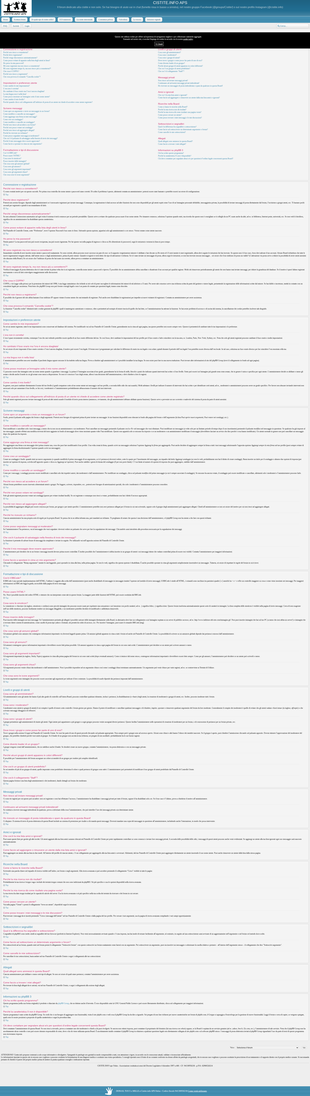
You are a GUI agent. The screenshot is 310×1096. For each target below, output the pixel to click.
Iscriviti (16, 26)
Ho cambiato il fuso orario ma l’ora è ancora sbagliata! (24, 91)
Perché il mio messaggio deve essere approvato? (21, 141)
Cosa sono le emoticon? (12, 158)
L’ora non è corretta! (11, 88)
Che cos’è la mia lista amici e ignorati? (172, 95)
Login (27, 26)
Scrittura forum (20, 19)
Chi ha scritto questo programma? (171, 153)
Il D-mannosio (65, 19)
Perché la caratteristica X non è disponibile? (174, 156)
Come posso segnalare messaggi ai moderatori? (21, 136)
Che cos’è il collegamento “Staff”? (171, 71)
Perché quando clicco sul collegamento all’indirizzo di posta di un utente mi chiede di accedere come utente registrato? (48, 102)
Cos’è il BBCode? (10, 153)
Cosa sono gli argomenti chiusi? (15, 172)
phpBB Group (63, 1003)
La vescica (137, 19)
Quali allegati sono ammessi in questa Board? (175, 141)
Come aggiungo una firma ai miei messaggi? (20, 117)
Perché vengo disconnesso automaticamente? (20, 58)
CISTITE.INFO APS (170, 2)
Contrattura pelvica (105, 19)
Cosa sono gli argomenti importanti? (17, 169)
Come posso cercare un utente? (170, 115)
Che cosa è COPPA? (11, 71)
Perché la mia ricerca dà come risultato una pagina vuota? (179, 112)
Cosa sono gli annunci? (12, 166)
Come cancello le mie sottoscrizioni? (172, 132)
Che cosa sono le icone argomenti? (16, 175)
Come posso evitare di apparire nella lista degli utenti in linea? (26, 60)
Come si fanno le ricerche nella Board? (172, 107)
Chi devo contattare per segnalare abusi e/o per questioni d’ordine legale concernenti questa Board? (195, 158)
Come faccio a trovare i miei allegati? (172, 144)
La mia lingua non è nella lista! (14, 94)
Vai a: (232, 1047)
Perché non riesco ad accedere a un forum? (19, 125)
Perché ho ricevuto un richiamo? (15, 133)
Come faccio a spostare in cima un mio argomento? (22, 144)
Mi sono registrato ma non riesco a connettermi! (21, 66)
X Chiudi (159, 44)
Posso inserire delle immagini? (14, 161)
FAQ (5, 26)
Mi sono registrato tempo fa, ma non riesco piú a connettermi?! (27, 68)
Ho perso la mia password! (13, 63)
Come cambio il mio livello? (14, 99)
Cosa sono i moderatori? (167, 55)
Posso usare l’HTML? (11, 156)
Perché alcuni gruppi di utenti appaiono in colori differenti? (180, 66)
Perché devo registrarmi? (12, 55)
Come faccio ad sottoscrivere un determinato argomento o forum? (183, 129)
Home (5, 19)
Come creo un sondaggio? (13, 119)
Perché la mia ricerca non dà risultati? (172, 109)
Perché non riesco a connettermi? (15, 52)
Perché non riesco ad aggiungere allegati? (19, 130)
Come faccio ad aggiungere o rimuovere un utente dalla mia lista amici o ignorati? (189, 98)
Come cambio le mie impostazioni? (16, 86)
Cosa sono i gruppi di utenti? (169, 58)
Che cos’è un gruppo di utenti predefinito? (174, 68)
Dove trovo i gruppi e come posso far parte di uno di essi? (180, 60)
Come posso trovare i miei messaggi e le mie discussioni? (180, 118)
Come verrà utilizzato (197, 1091)
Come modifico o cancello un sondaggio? (19, 122)
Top (6, 195)
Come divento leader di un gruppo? (171, 63)
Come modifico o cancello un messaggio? (19, 114)
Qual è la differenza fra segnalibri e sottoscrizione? (177, 127)
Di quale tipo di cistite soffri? (42, 19)
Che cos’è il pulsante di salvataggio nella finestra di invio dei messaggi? (30, 138)
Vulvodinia (123, 19)
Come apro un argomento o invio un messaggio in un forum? (26, 111)
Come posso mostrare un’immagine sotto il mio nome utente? (26, 97)
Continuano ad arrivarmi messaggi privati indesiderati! (178, 83)
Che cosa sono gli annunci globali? (16, 164)
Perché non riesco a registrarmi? (15, 74)
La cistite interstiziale (85, 19)
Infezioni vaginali (153, 19)
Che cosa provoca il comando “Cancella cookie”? (22, 77)
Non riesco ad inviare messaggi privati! (173, 80)
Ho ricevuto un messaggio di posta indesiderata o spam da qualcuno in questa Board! (190, 86)
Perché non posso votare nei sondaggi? (18, 127)
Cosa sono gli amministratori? (169, 52)
